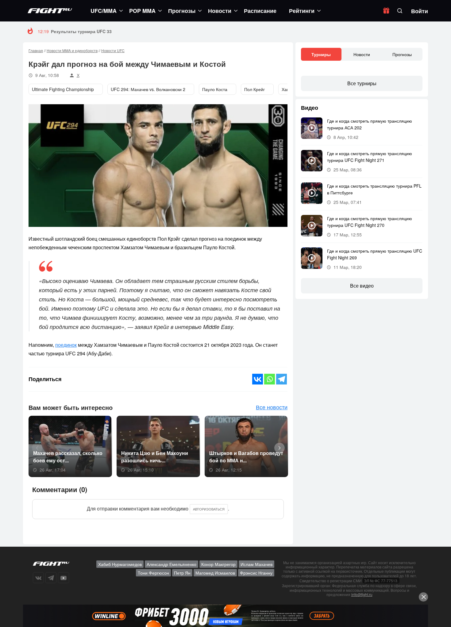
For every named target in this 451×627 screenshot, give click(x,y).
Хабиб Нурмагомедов (120, 564)
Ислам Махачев (256, 564)
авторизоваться (209, 509)
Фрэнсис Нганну (256, 573)
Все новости (271, 407)
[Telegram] (281, 379)
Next (277, 447)
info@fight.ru (361, 594)
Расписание (260, 11)
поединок (66, 344)
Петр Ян (182, 573)
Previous (35, 447)
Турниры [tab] (321, 54)
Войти (419, 11)
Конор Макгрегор (218, 564)
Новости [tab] (361, 54)
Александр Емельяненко (171, 564)
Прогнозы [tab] (402, 54)
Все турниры (361, 83)
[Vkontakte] (257, 379)
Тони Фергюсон (153, 573)
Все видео (362, 285)
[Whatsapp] (269, 379)
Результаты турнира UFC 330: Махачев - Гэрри (102, 31)
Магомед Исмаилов (215, 573)
